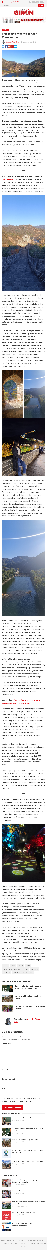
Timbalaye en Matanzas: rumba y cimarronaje (28, 1161)
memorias (7, 972)
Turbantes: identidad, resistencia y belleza (29, 1007)
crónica (21, 966)
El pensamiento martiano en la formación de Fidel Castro (27, 987)
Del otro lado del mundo (12, 969)
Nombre (6, 1069)
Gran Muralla (7, 179)
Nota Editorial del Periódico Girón (24, 1213)
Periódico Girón (19, 972)
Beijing (6, 966)
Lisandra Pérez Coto (12, 42)
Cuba (28, 966)
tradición (30, 972)
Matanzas (34, 969)
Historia (25, 969)
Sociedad (6, 29)
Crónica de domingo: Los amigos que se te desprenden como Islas (27, 1181)
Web (3, 1089)
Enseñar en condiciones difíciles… (23, 1118)
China (13, 966)
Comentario (7, 1043)
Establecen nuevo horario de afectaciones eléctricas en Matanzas (27, 1224)
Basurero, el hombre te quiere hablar (27, 997)
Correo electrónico (10, 1079)
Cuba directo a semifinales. (21, 1191)
